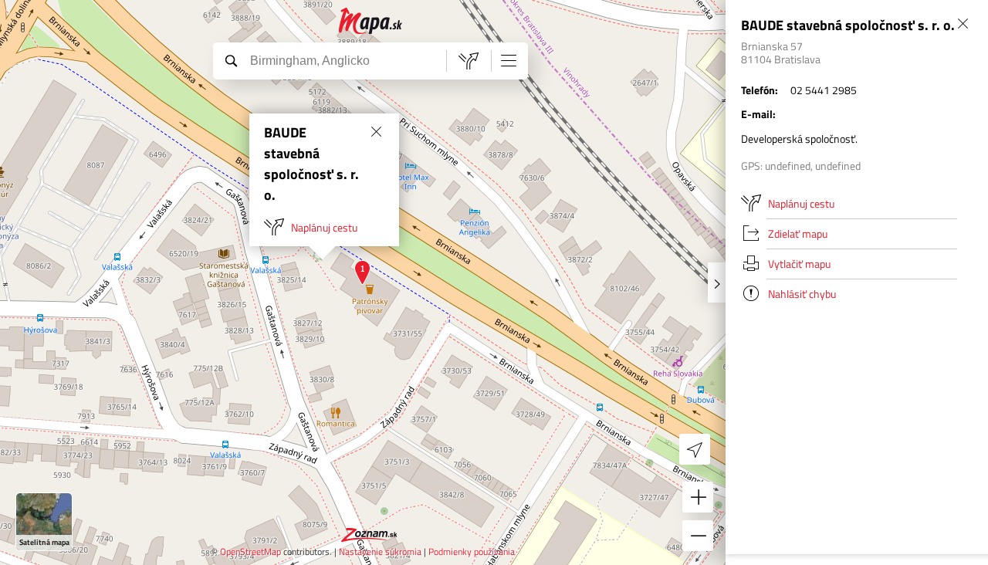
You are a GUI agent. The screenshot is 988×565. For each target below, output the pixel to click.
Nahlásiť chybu (802, 294)
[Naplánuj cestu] (468, 61)
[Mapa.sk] (371, 21)
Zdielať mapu (797, 233)
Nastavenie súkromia (380, 551)
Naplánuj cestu (324, 227)
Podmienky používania (471, 551)
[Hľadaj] (231, 60)
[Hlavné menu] (509, 60)
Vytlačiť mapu (799, 263)
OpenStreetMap (250, 551)
